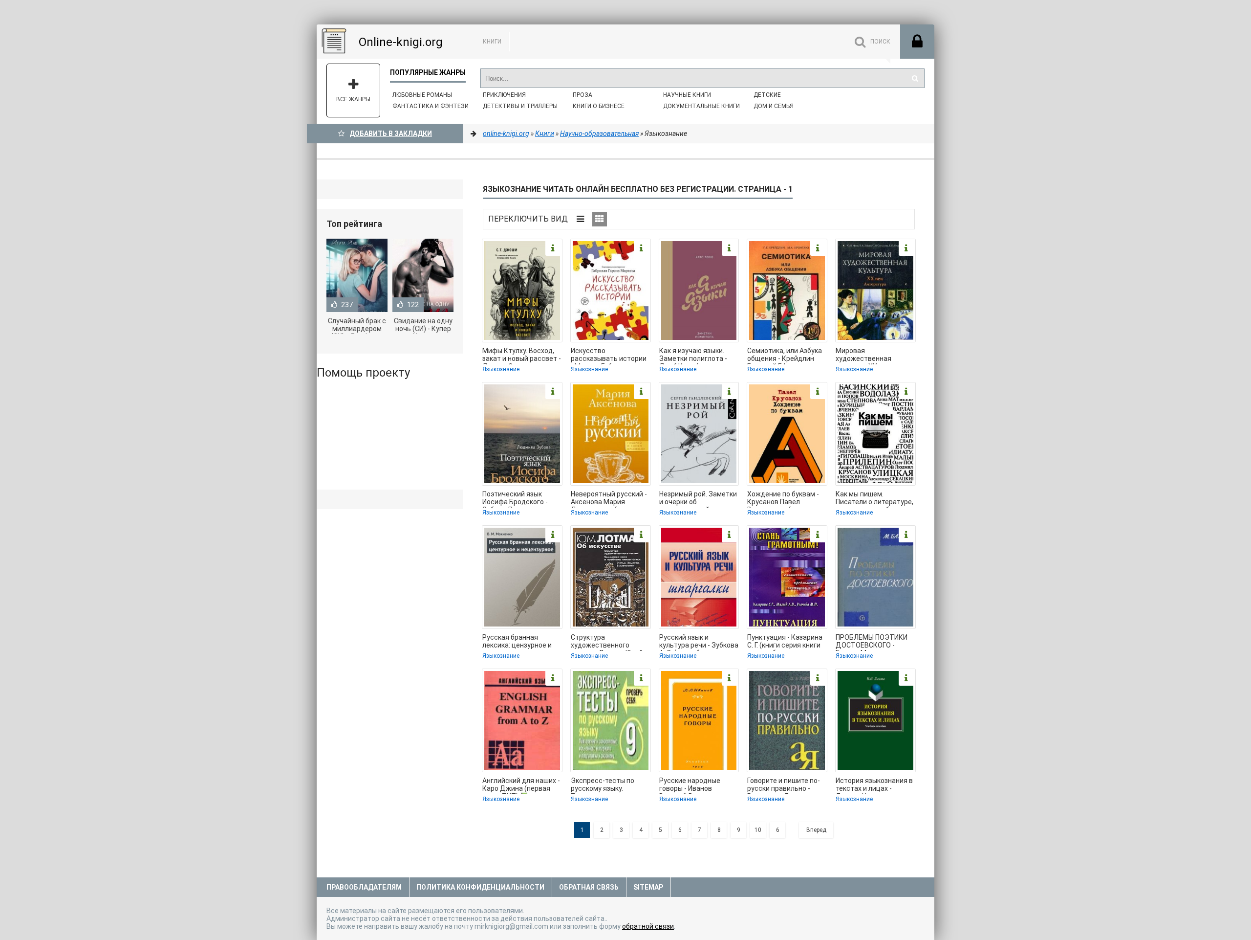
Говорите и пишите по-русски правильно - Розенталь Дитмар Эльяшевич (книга (783, 785)
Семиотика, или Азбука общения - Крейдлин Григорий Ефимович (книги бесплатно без (784, 355)
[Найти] (914, 78)
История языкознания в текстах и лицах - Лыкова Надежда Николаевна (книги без (874, 785)
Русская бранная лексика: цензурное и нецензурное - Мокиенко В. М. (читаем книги (520, 642)
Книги (492, 41)
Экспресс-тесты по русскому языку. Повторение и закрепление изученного (602, 785)
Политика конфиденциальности (480, 887)
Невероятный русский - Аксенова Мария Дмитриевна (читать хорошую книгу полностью (609, 499)
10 (758, 830)
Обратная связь (589, 887)
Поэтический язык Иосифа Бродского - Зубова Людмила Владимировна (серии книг (518, 499)
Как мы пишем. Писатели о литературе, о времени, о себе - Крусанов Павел (874, 499)
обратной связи (648, 926)
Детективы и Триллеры (520, 106)
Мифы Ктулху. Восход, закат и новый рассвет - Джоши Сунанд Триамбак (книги (521, 355)
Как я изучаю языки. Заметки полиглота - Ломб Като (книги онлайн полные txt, (693, 355)
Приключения (504, 94)
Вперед (816, 830)
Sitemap (648, 887)
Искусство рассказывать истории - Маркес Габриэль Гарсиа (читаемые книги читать (610, 355)
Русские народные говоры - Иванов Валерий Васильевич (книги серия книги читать (693, 785)
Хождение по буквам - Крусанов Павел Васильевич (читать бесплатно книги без (783, 499)
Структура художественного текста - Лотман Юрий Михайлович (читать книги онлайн (607, 642)
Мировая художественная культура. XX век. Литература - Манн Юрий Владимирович (870, 355)
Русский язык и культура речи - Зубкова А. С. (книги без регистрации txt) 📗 (698, 642)
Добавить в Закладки (390, 133)
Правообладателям (364, 887)
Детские (767, 94)
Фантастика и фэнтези (430, 106)
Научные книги (687, 94)
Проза (582, 94)
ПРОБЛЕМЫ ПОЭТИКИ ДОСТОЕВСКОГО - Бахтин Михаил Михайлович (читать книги (871, 642)
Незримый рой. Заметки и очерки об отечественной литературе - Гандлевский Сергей (698, 499)
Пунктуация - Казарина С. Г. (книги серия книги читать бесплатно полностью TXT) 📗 (784, 642)
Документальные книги (701, 106)
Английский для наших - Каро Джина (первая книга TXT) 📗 (521, 785)
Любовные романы (422, 94)
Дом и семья (774, 106)
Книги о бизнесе (599, 106)
